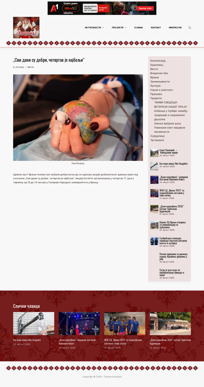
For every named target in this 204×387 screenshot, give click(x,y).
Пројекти (117, 27)
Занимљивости (160, 81)
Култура (155, 85)
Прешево (156, 94)
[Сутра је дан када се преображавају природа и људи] (154, 273)
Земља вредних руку (167, 123)
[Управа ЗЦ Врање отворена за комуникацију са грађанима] (154, 225)
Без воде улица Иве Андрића (173, 163)
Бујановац (156, 64)
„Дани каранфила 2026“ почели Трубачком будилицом (171, 208)
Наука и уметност (161, 89)
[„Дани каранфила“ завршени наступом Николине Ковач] (154, 180)
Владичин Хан (159, 73)
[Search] (190, 28)
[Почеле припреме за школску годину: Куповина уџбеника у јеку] (154, 257)
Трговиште (157, 140)
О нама (138, 27)
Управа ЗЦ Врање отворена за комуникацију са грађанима (172, 224)
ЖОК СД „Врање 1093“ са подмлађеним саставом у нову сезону (171, 192)
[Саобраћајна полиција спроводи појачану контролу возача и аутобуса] (154, 241)
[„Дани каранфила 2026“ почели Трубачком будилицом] (154, 209)
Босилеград (157, 60)
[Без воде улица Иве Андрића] (154, 166)
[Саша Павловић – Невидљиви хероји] (154, 153)
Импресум (175, 27)
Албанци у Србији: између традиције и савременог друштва (170, 115)
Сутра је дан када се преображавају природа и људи (171, 272)
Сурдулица (157, 135)
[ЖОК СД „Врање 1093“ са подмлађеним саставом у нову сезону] (154, 193)
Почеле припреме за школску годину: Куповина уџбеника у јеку (173, 256)
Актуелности (93, 27)
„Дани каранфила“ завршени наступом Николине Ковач (173, 178)
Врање (154, 77)
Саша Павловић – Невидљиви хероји (168, 151)
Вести (31, 67)
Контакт (156, 27)
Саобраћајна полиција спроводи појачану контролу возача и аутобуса (173, 240)
